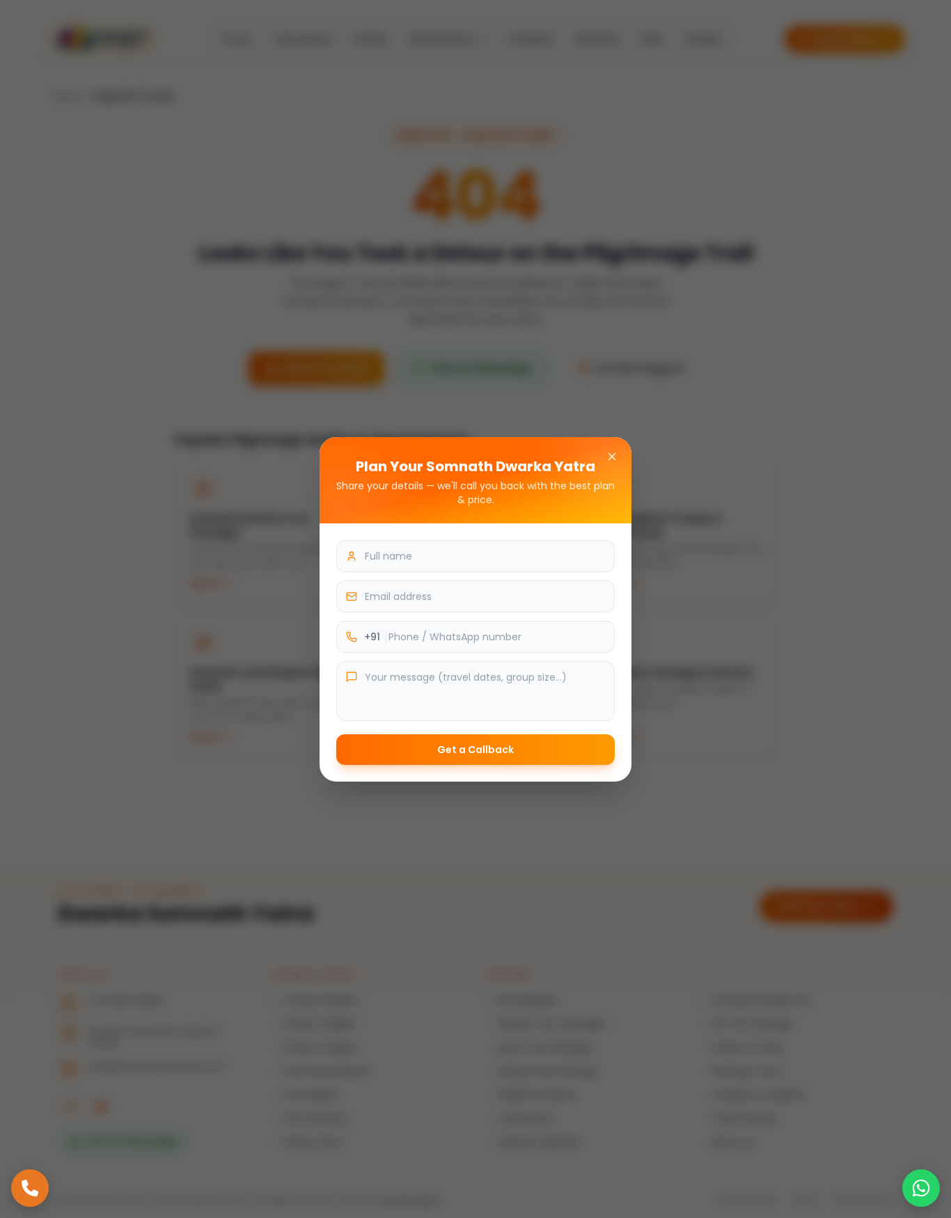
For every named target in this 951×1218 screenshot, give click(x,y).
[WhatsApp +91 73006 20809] (921, 1188)
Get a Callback (475, 750)
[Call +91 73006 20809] (30, 1188)
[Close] (612, 456)
